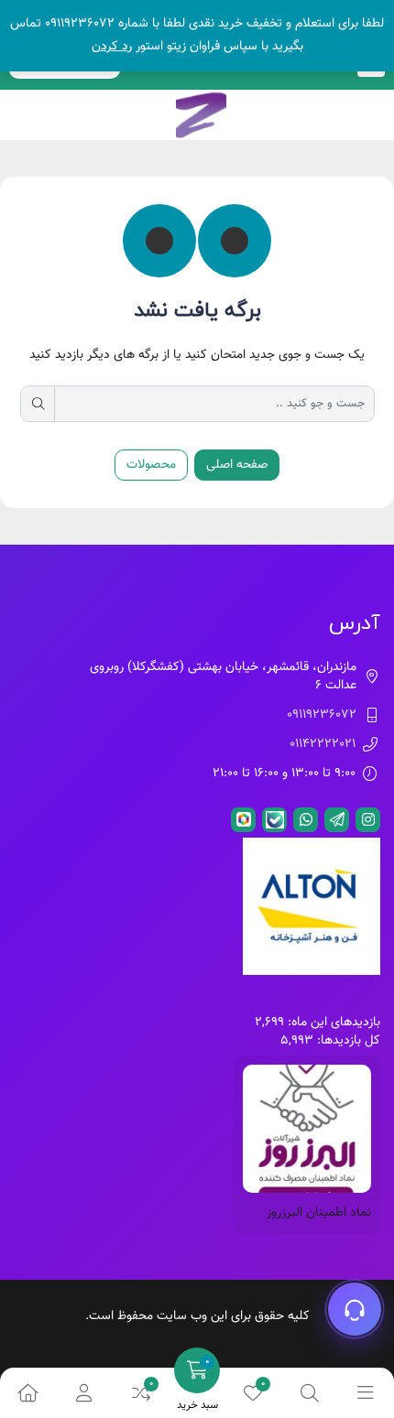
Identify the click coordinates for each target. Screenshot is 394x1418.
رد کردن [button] (112, 47)
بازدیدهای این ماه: (332, 1022)
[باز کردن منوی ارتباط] (354, 1309)
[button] (84, 1393)
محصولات (151, 465)
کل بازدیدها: (346, 1041)
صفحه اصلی (237, 465)
